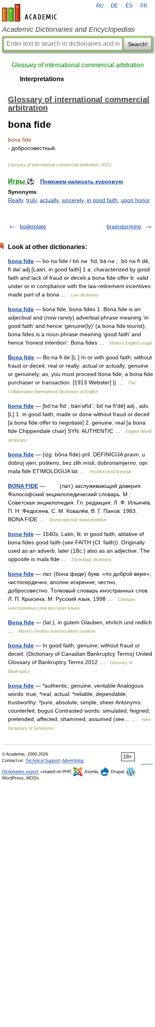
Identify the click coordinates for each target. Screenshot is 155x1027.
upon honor (135, 200)
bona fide (21, 261)
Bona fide (21, 357)
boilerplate (33, 226)
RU (99, 6)
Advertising (72, 760)
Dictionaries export (20, 771)
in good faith (102, 200)
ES (129, 6)
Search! (137, 44)
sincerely (72, 200)
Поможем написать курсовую (81, 181)
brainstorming (124, 226)
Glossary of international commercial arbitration (78, 65)
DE (114, 6)
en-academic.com (30, 12)
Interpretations (42, 79)
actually (49, 200)
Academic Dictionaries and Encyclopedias (68, 29)
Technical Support (42, 760)
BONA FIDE (23, 486)
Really (15, 200)
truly (31, 200)
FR (143, 6)
